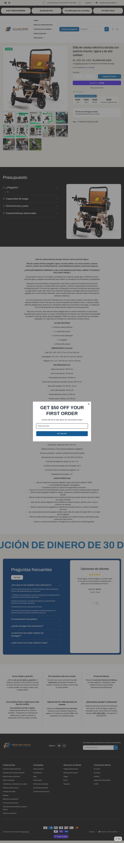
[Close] (88, 404)
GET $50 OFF (62, 433)
